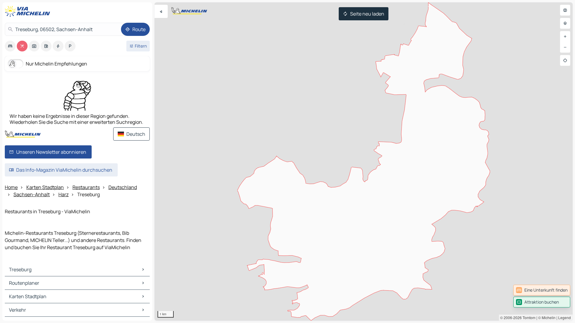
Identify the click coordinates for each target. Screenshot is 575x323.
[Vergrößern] (565, 36)
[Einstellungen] (565, 23)
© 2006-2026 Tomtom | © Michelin (528, 317)
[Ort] (565, 60)
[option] (10, 46)
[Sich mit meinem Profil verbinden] (565, 10)
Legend (564, 317)
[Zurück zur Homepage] (29, 11)
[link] (541, 290)
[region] (364, 161)
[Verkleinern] (565, 47)
